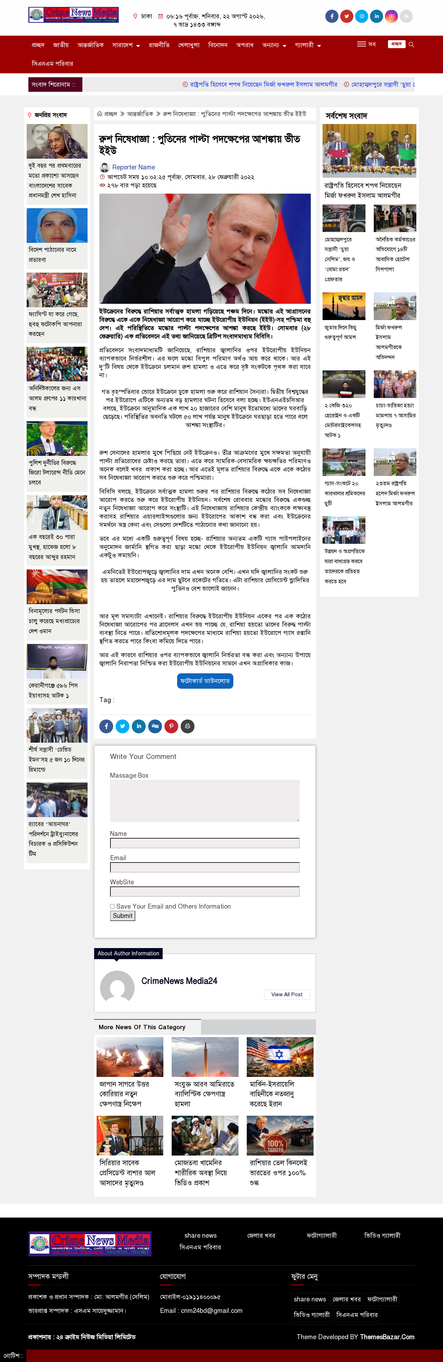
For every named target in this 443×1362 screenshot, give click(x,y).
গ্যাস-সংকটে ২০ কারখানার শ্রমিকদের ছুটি (345, 493)
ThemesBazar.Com (387, 1337)
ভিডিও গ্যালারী (382, 1235)
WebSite (122, 882)
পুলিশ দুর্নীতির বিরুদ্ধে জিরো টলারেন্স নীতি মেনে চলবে (57, 473)
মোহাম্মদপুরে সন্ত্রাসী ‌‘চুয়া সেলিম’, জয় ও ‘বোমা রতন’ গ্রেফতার (340, 259)
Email (118, 858)
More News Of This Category (142, 1027)
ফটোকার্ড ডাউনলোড (205, 681)
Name (118, 834)
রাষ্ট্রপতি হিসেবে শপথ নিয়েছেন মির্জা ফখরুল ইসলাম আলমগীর (237, 84)
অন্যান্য (270, 45)
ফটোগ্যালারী (322, 1235)
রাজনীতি (159, 45)
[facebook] (331, 16)
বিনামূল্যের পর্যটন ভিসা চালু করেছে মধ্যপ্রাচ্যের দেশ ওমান (54, 621)
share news (200, 1235)
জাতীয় (61, 45)
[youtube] (391, 16)
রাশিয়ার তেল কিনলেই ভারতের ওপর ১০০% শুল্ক (278, 1173)
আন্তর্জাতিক (91, 45)
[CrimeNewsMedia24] (73, 14)
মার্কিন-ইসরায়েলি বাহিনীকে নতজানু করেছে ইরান (272, 1094)
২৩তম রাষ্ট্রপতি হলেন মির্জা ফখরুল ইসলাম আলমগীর (395, 493)
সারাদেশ (122, 45)
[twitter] (346, 16)
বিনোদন (218, 45)
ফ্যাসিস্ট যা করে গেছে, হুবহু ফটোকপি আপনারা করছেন (55, 324)
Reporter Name (132, 167)
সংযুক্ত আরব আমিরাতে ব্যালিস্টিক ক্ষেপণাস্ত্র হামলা (204, 1094)
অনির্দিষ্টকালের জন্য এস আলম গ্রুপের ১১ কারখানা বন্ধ (58, 398)
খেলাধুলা (189, 45)
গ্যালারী (304, 45)
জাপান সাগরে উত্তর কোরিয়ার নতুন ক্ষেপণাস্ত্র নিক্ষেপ (124, 1094)
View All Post (287, 994)
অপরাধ (245, 45)
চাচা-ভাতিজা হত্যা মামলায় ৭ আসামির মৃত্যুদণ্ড (396, 415)
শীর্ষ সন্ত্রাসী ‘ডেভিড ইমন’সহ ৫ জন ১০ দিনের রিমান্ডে (57, 759)
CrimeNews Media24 (179, 981)
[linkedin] (376, 16)
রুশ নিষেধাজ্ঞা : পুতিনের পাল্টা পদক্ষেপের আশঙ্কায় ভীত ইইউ (234, 114)
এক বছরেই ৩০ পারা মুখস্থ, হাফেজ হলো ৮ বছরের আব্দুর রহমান (52, 547)
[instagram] (361, 16)
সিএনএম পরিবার (52, 64)
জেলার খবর (261, 1235)
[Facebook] (106, 726)
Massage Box (129, 775)
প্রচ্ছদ (38, 45)
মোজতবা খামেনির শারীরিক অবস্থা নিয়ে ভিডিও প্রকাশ (201, 1173)
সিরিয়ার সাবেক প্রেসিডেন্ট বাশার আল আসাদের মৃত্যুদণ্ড (127, 1173)
